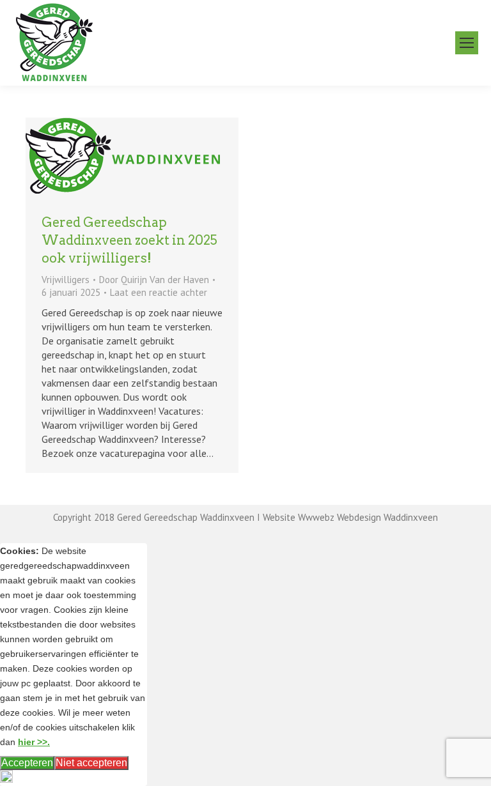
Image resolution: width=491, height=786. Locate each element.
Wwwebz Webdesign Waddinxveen (368, 517)
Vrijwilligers (66, 280)
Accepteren (27, 762)
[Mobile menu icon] (466, 42)
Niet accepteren (91, 762)
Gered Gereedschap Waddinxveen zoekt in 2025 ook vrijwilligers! (129, 240)
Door (154, 280)
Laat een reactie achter (158, 292)
